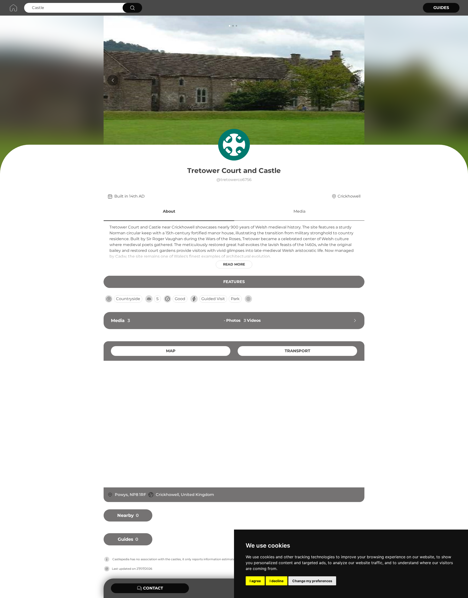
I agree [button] (255, 581)
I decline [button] (276, 581)
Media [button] (299, 211)
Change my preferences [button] (312, 581)
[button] (169, 212)
